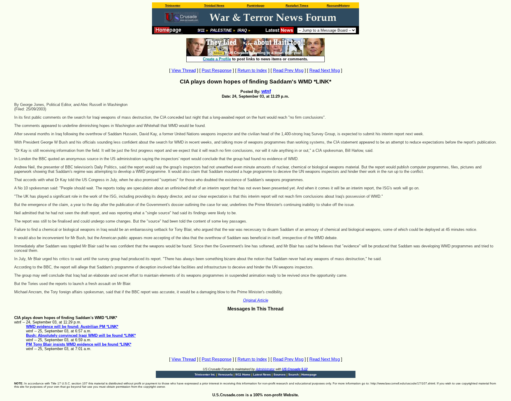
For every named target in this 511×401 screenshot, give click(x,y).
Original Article (255, 300)
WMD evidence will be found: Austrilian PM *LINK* (72, 326)
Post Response (217, 70)
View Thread (184, 70)
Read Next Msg (324, 70)
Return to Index (252, 70)
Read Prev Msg (288, 70)
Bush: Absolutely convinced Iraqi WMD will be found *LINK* (81, 335)
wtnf (266, 91)
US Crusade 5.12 (295, 369)
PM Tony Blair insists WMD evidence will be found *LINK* (78, 344)
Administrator (265, 369)
